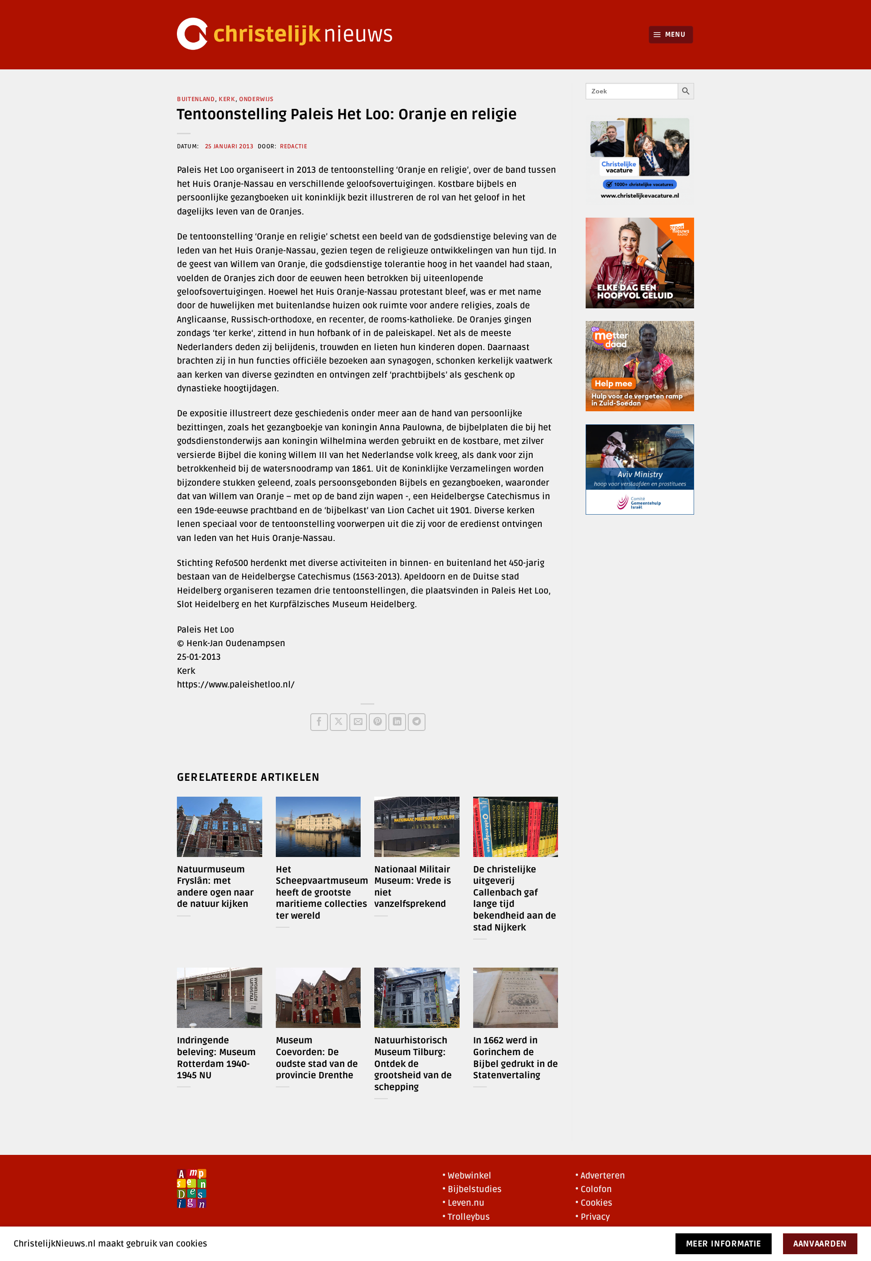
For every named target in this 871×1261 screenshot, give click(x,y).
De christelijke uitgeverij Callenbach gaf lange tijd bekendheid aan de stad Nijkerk (514, 898)
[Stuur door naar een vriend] (358, 722)
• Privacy (592, 1217)
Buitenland (196, 99)
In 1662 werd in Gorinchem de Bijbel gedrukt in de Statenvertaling (515, 1058)
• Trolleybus (466, 1217)
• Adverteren (600, 1175)
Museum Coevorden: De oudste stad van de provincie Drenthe (317, 1058)
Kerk (227, 99)
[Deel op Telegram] (417, 722)
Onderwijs (256, 99)
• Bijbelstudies (472, 1189)
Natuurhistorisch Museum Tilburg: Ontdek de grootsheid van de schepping (413, 1063)
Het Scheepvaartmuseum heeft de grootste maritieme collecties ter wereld (322, 892)
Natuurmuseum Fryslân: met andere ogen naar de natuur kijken (215, 887)
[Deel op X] (338, 722)
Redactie (293, 146)
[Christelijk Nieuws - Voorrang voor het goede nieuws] (290, 34)
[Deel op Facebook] (319, 722)
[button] (671, 35)
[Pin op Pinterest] (378, 722)
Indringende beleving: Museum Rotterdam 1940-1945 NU (216, 1058)
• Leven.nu (463, 1203)
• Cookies (593, 1203)
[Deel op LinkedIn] (397, 722)
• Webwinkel (466, 1175)
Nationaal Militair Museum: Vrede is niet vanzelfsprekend (412, 887)
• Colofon (593, 1189)
